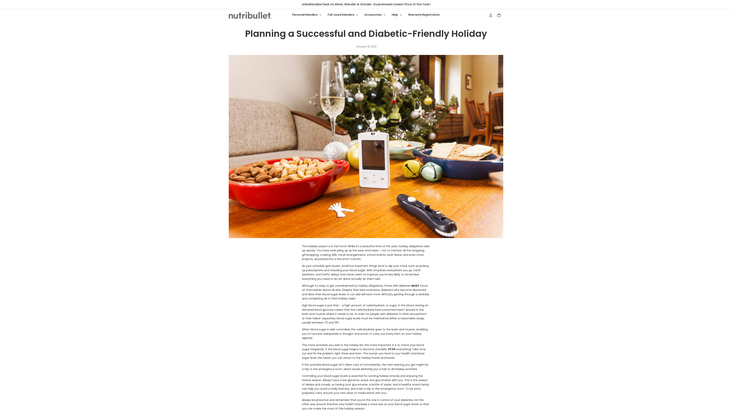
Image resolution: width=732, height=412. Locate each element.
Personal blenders (305, 15)
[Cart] (499, 15)
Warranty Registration (424, 15)
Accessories (373, 15)
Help (395, 15)
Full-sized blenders (341, 15)
